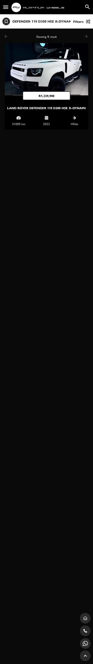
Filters (78, 21)
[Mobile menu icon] (5, 7)
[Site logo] (38, 7)
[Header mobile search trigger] (87, 7)
